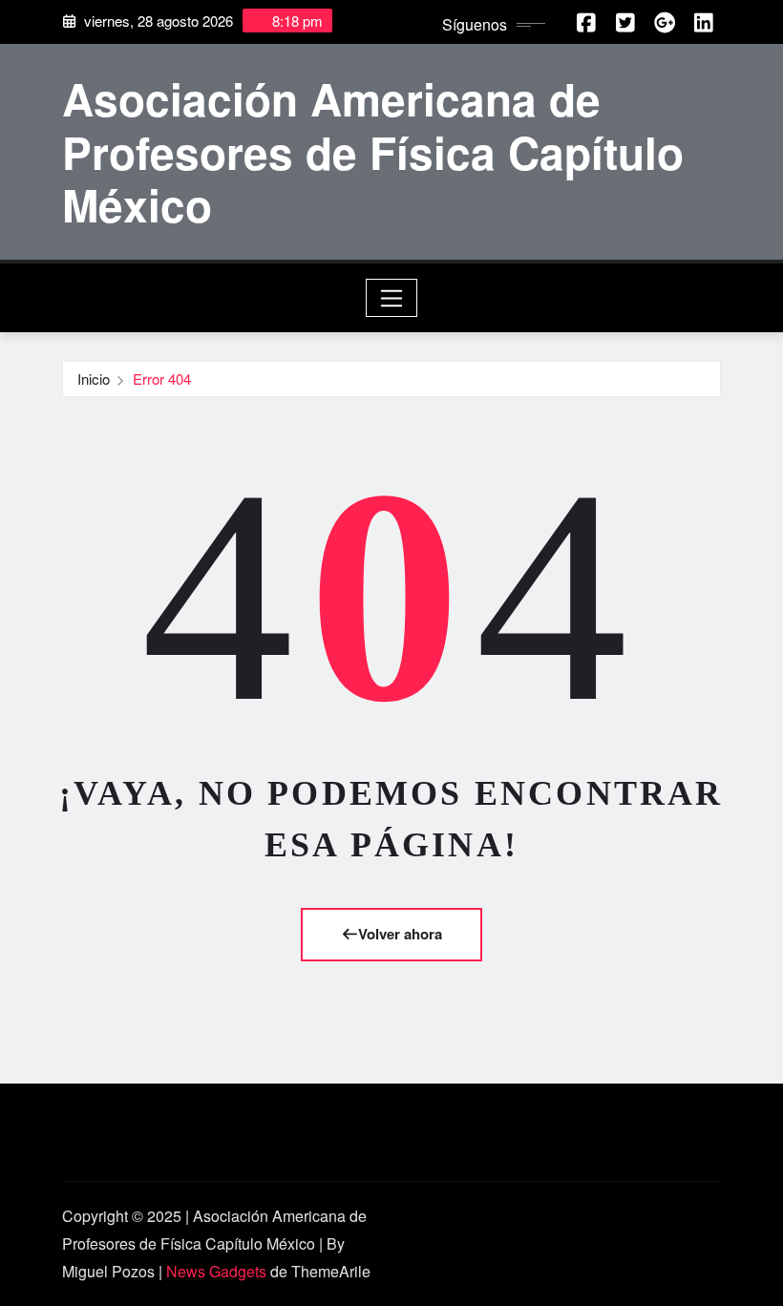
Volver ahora (400, 933)
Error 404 (162, 379)
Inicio (93, 379)
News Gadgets (216, 1271)
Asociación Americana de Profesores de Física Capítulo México (373, 151)
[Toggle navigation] (392, 298)
